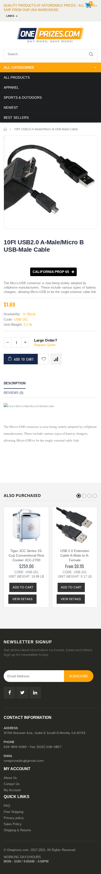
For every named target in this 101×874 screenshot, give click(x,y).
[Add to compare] (56, 359)
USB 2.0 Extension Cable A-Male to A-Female (74, 555)
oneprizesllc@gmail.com (24, 760)
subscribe (78, 676)
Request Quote (44, 345)
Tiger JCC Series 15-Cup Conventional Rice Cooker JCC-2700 (26, 555)
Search (91, 54)
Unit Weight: (13, 324)
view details (22, 599)
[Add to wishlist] (43, 359)
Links (10, 15)
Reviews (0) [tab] (13, 393)
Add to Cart (24, 359)
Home (5, 129)
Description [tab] (14, 383)
